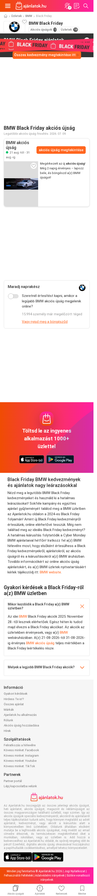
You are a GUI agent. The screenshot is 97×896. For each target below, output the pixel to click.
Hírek (7, 731)
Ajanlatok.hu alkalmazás (20, 715)
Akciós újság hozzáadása (21, 725)
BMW (28, 16)
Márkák (9, 709)
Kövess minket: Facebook (21, 750)
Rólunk (8, 720)
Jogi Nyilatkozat (74, 871)
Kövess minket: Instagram (21, 755)
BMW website (50, 572)
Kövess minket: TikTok (19, 766)
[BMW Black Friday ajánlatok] (87, 40)
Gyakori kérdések (16, 693)
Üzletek (16, 16)
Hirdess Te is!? (14, 699)
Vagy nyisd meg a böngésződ (45, 322)
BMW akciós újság (40, 643)
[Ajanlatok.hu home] (31, 5)
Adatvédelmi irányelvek (50, 875)
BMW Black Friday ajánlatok (34, 40)
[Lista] (76, 6)
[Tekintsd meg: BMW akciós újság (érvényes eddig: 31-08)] (21, 184)
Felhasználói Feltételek (18, 875)
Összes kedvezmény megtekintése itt (45, 55)
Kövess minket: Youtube (20, 760)
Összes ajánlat (14, 704)
